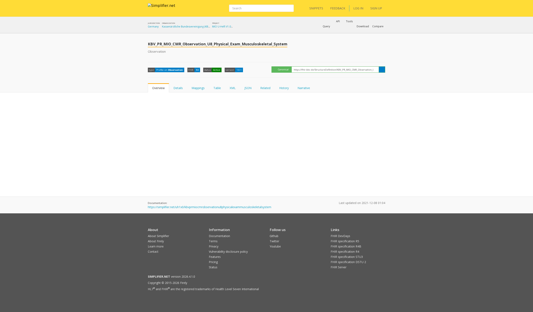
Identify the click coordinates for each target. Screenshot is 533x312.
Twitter (274, 241)
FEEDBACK (337, 8)
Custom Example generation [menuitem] (331, 32)
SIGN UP (376, 8)
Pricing (213, 262)
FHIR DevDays (340, 236)
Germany (153, 26)
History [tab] (284, 88)
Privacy (213, 246)
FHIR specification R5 (345, 241)
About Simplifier (158, 236)
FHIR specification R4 (345, 252)
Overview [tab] (158, 88)
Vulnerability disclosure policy (228, 252)
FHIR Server (338, 267)
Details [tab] (178, 88)
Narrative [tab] (304, 88)
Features (215, 257)
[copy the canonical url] (382, 69)
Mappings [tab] (198, 88)
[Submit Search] (290, 8)
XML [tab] (233, 88)
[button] (326, 26)
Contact (153, 252)
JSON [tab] (248, 88)
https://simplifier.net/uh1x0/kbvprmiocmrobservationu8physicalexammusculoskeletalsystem (209, 207)
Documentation (219, 236)
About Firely (156, 241)
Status (213, 267)
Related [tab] (265, 88)
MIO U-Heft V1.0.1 (222, 26)
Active (216, 69)
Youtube (275, 246)
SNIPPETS (316, 8)
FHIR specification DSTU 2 (348, 262)
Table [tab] (217, 88)
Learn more (156, 246)
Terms (213, 241)
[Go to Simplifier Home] (161, 8)
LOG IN (358, 8)
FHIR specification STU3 (347, 257)
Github (274, 236)
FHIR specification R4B (346, 246)
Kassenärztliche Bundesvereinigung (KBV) (186, 26)
